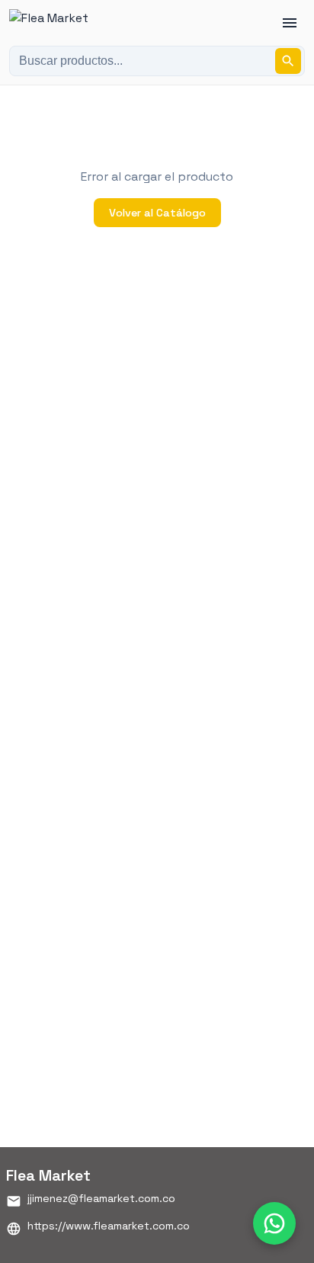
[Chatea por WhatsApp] (274, 1223)
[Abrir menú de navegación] (289, 23)
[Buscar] (288, 61)
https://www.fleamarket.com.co (108, 1226)
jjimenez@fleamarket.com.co (101, 1198)
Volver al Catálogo (157, 213)
